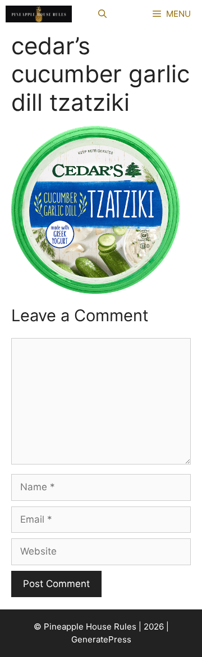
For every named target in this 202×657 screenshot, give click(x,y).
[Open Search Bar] (102, 14)
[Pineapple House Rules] (39, 14)
